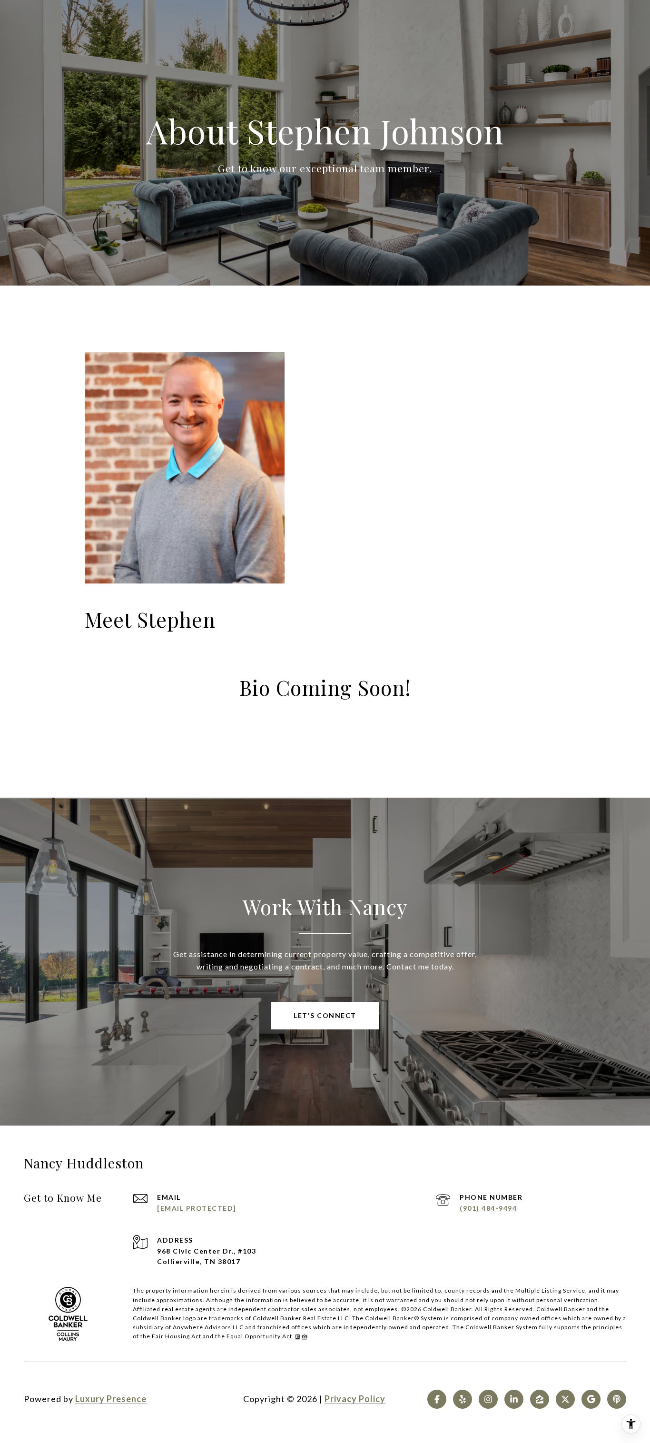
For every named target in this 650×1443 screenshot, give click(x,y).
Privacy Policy (355, 1399)
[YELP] (462, 1399)
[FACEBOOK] (436, 1399)
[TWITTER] (565, 1399)
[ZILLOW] (539, 1399)
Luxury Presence (111, 1399)
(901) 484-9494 (488, 1208)
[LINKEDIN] (513, 1399)
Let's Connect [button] (325, 1015)
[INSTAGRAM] (488, 1399)
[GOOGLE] (591, 1399)
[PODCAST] (616, 1399)
